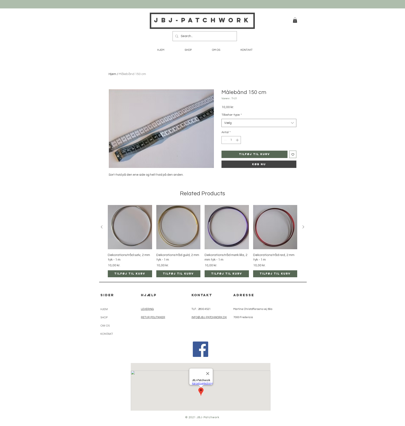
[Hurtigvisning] (130, 227)
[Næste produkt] (303, 226)
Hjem (112, 74)
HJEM (104, 309)
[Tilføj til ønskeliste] (293, 154)
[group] (202, 241)
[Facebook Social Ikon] (200, 349)
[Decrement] (224, 140)
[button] (295, 20)
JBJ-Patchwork (202, 20)
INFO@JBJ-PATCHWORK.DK (209, 317)
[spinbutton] (231, 140)
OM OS (105, 325)
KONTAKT (106, 333)
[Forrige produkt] (101, 226)
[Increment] (237, 140)
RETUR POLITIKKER (153, 317)
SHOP (104, 317)
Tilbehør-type (231, 114)
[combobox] (258, 123)
